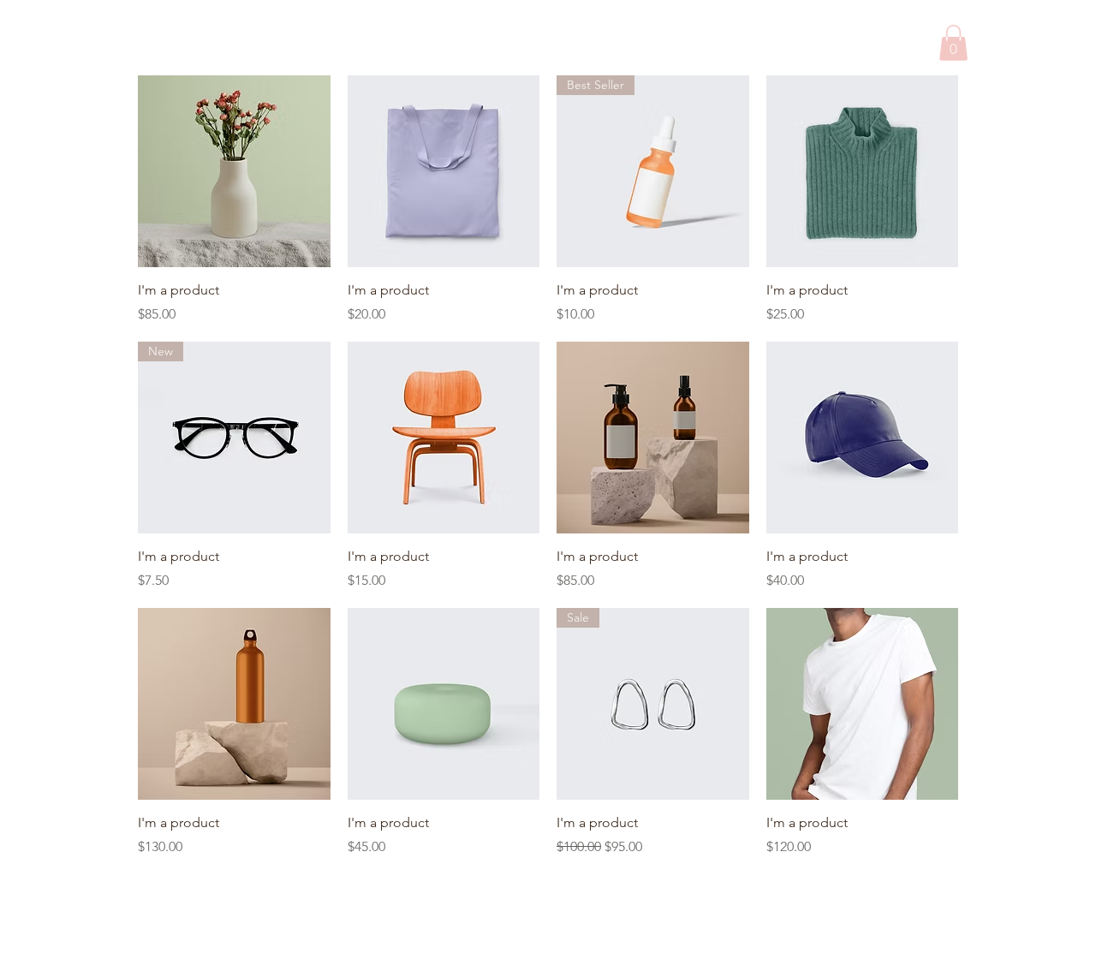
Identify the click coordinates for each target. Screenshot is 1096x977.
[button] (953, 43)
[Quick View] (234, 171)
